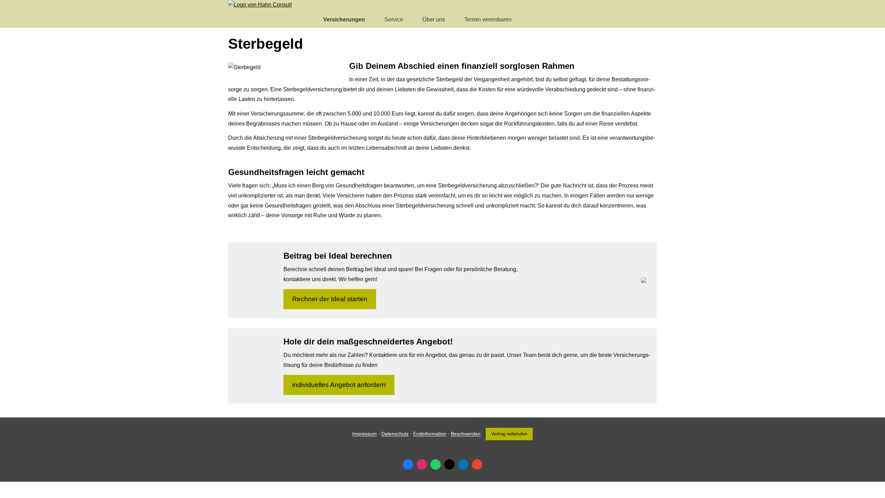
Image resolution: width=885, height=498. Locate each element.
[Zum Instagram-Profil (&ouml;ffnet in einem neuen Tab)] (422, 464)
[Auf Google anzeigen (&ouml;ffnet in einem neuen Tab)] (477, 464)
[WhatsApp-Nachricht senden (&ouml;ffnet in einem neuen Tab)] (435, 464)
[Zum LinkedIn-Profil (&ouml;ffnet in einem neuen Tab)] (463, 464)
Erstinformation (429, 434)
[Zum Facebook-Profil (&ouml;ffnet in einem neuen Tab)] (408, 464)
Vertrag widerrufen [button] (509, 433)
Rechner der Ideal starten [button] (329, 299)
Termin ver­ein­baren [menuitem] (488, 19)
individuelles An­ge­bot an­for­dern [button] (339, 384)
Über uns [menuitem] (433, 19)
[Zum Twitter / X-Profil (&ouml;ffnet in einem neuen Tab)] (449, 464)
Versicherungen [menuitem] (344, 19)
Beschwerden (466, 434)
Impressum (364, 434)
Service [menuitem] (393, 19)
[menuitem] (307, 19)
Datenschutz (395, 434)
